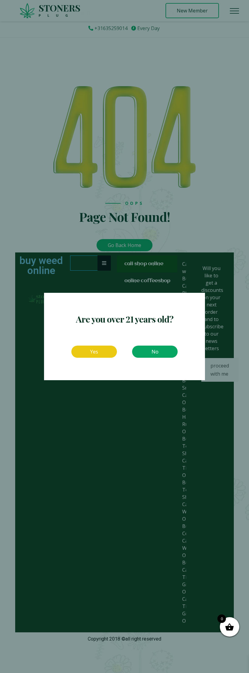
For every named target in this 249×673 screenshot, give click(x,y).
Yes (94, 351)
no (155, 351)
